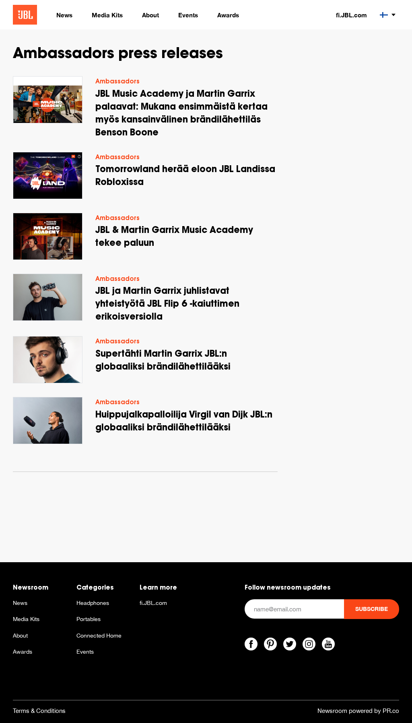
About (20, 635)
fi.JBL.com (351, 15)
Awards (22, 651)
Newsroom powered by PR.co (358, 710)
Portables (88, 619)
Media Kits (26, 619)
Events (85, 651)
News (20, 603)
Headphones (92, 603)
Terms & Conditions (39, 710)
